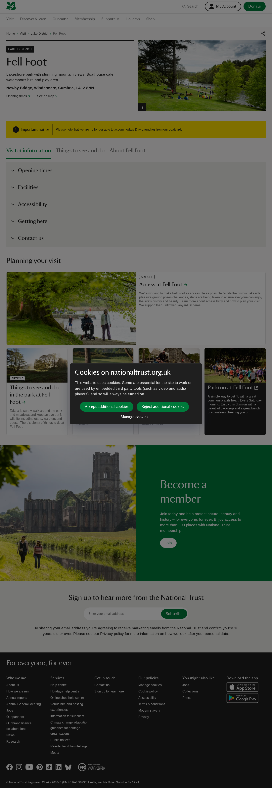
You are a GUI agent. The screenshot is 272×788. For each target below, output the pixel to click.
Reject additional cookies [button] (163, 407)
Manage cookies (134, 417)
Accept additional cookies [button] (106, 407)
